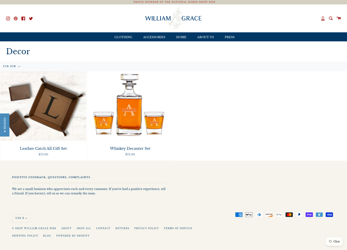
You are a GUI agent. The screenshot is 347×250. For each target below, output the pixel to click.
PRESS (230, 37)
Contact (103, 228)
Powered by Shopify (73, 236)
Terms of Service (178, 228)
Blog (47, 236)
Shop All (84, 228)
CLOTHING (123, 37)
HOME (181, 37)
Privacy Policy (146, 228)
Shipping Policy (25, 236)
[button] (4, 125)
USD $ (19, 218)
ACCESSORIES (154, 37)
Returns (122, 228)
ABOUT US (205, 37)
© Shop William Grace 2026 (34, 228)
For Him (10, 66)
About (66, 228)
